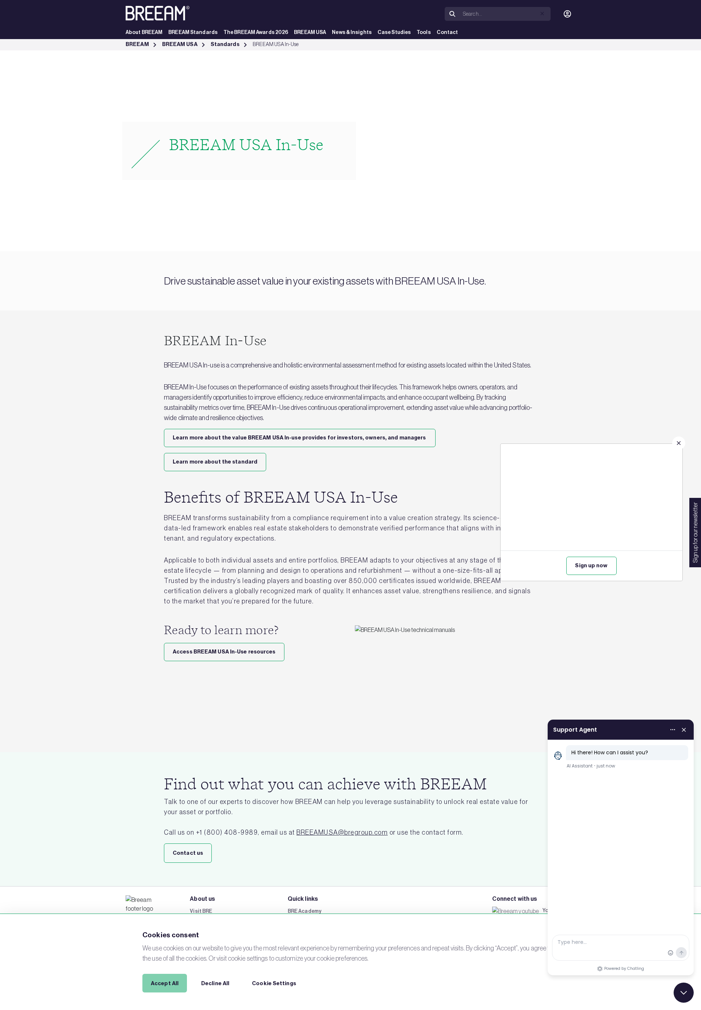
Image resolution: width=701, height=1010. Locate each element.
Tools (424, 32)
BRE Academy (304, 911)
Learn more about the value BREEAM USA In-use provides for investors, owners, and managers (300, 437)
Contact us (188, 853)
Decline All (215, 983)
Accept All (165, 983)
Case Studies (394, 32)
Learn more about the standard (215, 461)
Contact (447, 32)
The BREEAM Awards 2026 (255, 32)
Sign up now (591, 565)
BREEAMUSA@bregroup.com (342, 832)
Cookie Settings (274, 983)
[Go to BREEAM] (157, 13)
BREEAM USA (310, 32)
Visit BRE (201, 911)
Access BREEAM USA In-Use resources (224, 651)
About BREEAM (144, 32)
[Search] (452, 14)
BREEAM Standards (193, 32)
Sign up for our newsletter (695, 532)
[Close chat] (684, 993)
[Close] (678, 443)
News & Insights (352, 32)
